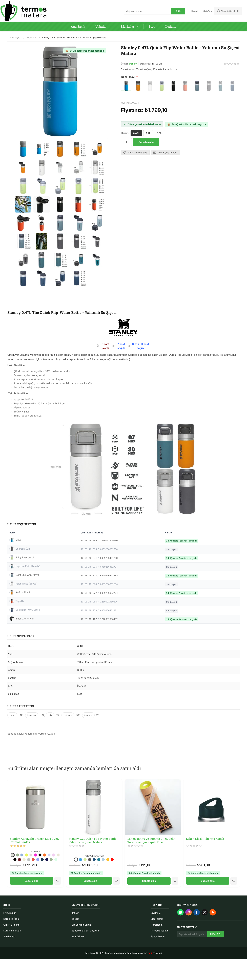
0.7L (148, 133)
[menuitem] (78, 26)
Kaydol (194, 11)
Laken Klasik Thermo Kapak (205, 838)
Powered (155, 953)
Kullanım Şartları (12, 930)
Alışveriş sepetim (160, 930)
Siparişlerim (157, 918)
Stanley (133, 63)
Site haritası (9, 936)
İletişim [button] (170, 26)
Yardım (75, 918)
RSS (213, 912)
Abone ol (216, 934)
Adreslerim (156, 924)
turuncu (88, 715)
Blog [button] (152, 26)
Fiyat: (124, 102)
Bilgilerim (155, 912)
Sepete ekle (146, 142)
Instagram (188, 912)
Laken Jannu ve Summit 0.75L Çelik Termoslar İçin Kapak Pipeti (151, 840)
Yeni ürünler (78, 936)
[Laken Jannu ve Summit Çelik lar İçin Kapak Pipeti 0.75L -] (153, 807)
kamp (12, 715)
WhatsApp (180, 912)
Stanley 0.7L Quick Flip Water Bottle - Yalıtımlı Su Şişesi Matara (93, 840)
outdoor (68, 715)
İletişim (75, 912)
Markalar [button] (127, 26)
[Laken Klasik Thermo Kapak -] (211, 807)
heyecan (204, 912)
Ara (178, 11)
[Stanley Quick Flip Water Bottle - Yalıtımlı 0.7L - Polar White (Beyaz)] (94, 807)
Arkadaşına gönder (167, 152)
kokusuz (31, 715)
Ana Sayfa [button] (78, 26)
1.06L (160, 133)
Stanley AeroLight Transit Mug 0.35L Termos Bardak (34, 840)
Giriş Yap (207, 11)
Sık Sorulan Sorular (82, 924)
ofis (50, 715)
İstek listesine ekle (137, 152)
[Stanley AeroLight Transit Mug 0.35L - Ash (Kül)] (35, 807)
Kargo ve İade (11, 918)
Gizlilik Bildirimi (11, 924)
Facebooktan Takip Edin (196, 912)
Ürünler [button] (101, 26)
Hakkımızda (9, 912)
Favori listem (157, 936)
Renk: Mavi (128, 76)
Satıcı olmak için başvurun (86, 930)
